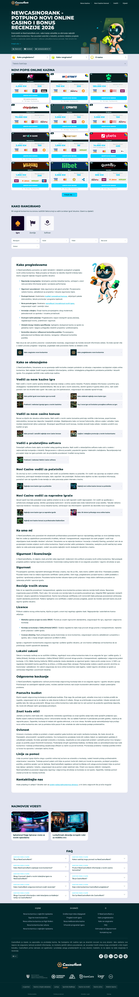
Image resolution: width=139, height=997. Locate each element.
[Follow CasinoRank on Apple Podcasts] (126, 956)
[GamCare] (87, 977)
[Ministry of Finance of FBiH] (36, 977)
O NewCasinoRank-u (106, 914)
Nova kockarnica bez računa (38, 925)
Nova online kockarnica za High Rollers (38, 921)
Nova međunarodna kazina (74, 921)
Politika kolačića (32, 994)
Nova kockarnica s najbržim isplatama (38, 914)
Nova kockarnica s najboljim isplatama (38, 929)
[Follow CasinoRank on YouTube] (116, 956)
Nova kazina (85, 3)
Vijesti (125, 3)
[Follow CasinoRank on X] (111, 956)
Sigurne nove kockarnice (37, 917)
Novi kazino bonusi (101, 3)
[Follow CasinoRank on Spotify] (121, 956)
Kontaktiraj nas (106, 932)
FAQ (105, 925)
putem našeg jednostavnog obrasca (64, 785)
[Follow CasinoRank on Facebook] (101, 956)
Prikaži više (68, 195)
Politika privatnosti (59, 994)
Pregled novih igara (74, 917)
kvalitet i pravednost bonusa (56, 296)
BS (13, 956)
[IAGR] (101, 977)
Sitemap (109, 994)
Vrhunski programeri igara (74, 925)
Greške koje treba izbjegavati (74, 914)
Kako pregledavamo (105, 917)
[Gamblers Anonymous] (72, 977)
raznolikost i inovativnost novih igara (60, 303)
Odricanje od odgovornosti (105, 929)
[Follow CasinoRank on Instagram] (106, 956)
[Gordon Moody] (58, 977)
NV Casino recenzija (30, 99)
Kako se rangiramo (105, 921)
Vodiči (115, 3)
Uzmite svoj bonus (30, 95)
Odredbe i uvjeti (85, 994)
